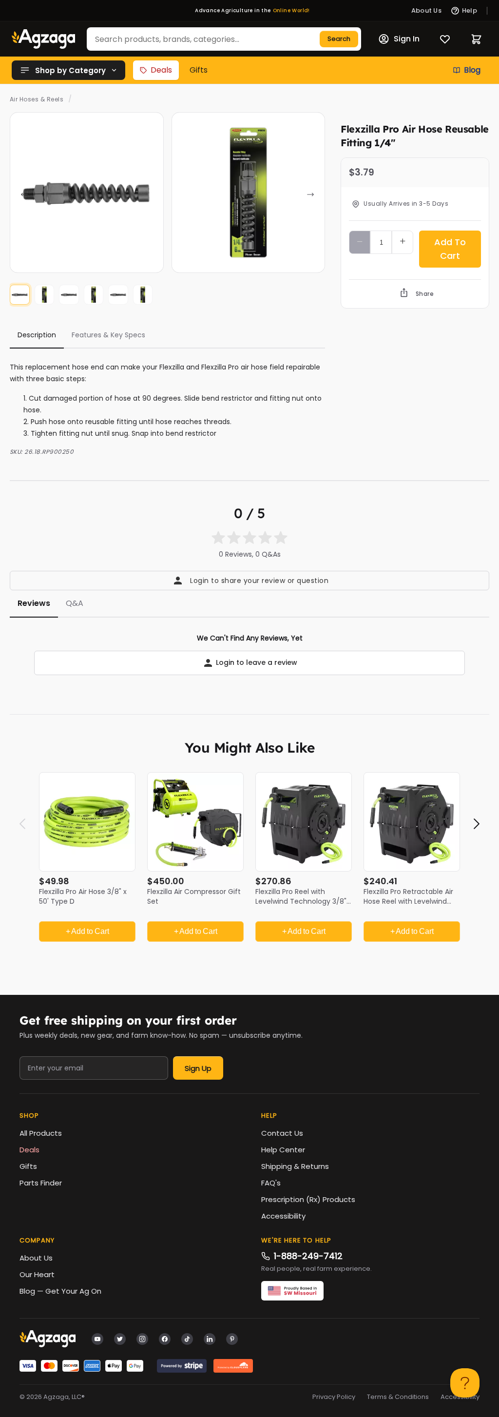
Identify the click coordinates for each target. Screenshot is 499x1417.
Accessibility (283, 1216)
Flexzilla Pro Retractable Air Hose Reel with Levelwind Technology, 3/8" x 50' (408, 901)
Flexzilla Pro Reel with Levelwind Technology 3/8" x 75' (303, 901)
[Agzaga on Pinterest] (232, 1338)
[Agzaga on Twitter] (120, 1338)
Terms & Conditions (398, 1397)
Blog (472, 70)
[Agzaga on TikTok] (187, 1338)
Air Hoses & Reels (36, 99)
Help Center (283, 1150)
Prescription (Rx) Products (308, 1199)
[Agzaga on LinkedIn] (209, 1338)
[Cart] (476, 39)
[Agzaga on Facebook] (165, 1338)
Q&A (74, 603)
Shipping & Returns (295, 1166)
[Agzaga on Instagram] (142, 1338)
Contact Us (282, 1133)
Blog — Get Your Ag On (60, 1291)
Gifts (199, 70)
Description (37, 335)
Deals (161, 70)
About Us (36, 1258)
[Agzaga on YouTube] (97, 1338)
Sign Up (198, 1068)
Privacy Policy (333, 1397)
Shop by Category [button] (70, 70)
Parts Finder (40, 1183)
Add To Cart (450, 249)
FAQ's (271, 1183)
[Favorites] (445, 39)
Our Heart (37, 1274)
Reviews (34, 603)
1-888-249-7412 (308, 1256)
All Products (40, 1133)
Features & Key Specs (108, 335)
